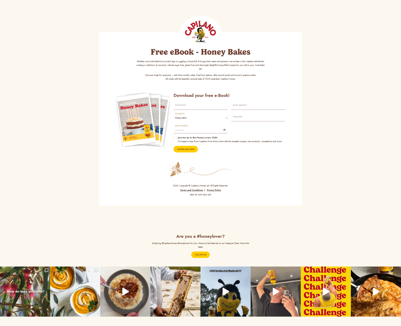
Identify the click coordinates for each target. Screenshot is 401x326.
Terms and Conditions (191, 190)
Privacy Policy (214, 190)
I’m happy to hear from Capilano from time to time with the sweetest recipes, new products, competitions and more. (230, 139)
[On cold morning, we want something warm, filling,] (125, 292)
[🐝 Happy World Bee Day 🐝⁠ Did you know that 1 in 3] (175, 292)
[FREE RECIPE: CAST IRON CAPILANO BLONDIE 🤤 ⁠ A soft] (376, 292)
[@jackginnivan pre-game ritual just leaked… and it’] (276, 292)
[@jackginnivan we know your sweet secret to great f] (225, 292)
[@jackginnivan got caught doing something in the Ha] (326, 292)
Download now (185, 149)
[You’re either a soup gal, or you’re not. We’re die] (75, 292)
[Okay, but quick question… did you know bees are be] (25, 292)
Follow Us (200, 254)
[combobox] (200, 118)
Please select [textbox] (181, 117)
